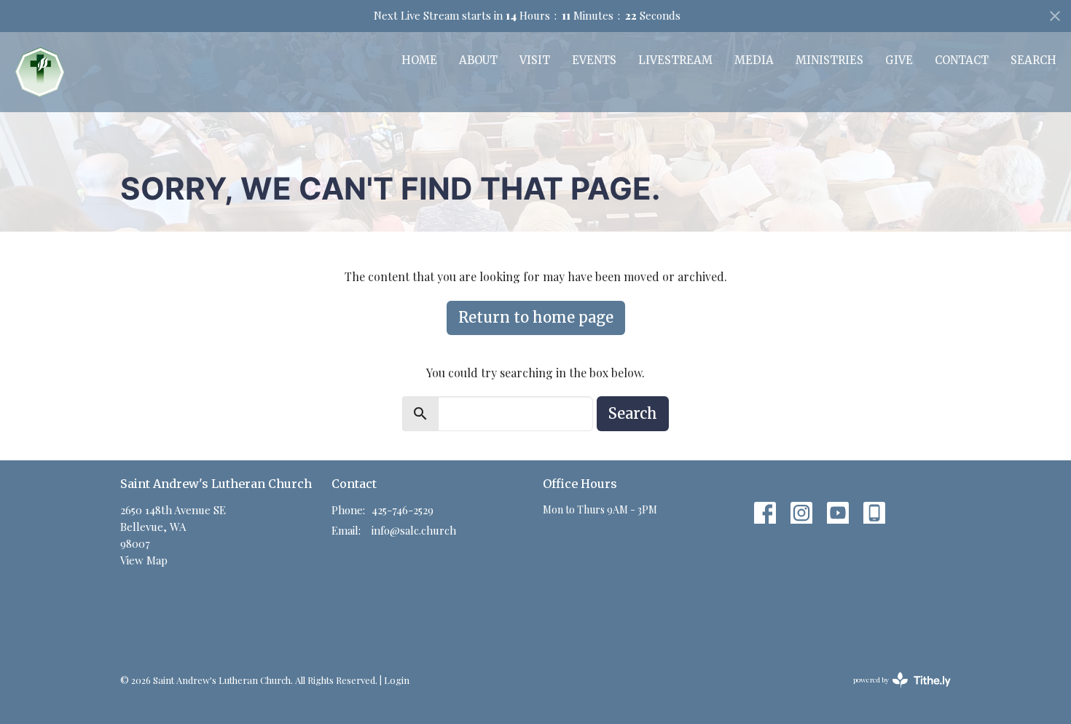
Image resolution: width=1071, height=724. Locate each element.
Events (594, 60)
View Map (144, 560)
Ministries (829, 60)
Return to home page (535, 317)
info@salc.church (414, 530)
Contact (962, 60)
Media (754, 60)
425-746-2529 (403, 510)
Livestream (675, 60)
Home (419, 60)
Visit (534, 60)
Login (396, 680)
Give (899, 60)
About (478, 60)
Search (1033, 60)
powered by (894, 691)
